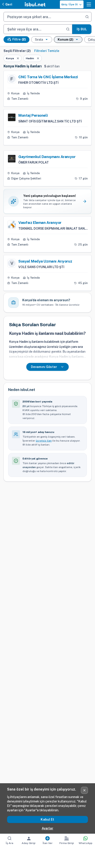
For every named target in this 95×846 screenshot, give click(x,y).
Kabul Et (47, 819)
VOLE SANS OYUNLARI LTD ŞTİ (41, 267)
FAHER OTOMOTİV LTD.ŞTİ (38, 82)
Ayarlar (47, 828)
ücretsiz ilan (44, 440)
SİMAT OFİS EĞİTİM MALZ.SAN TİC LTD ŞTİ (50, 121)
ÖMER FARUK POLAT (33, 162)
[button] (88, 4)
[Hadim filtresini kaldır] (38, 58)
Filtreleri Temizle (46, 51)
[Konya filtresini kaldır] (18, 58)
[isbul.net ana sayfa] (35, 4)
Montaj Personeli (33, 115)
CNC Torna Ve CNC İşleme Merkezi (48, 77)
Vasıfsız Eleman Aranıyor (39, 222)
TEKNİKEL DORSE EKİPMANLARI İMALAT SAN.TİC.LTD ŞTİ (53, 228)
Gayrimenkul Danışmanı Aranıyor (46, 156)
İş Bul (82, 29)
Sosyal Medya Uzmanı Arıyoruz (45, 261)
